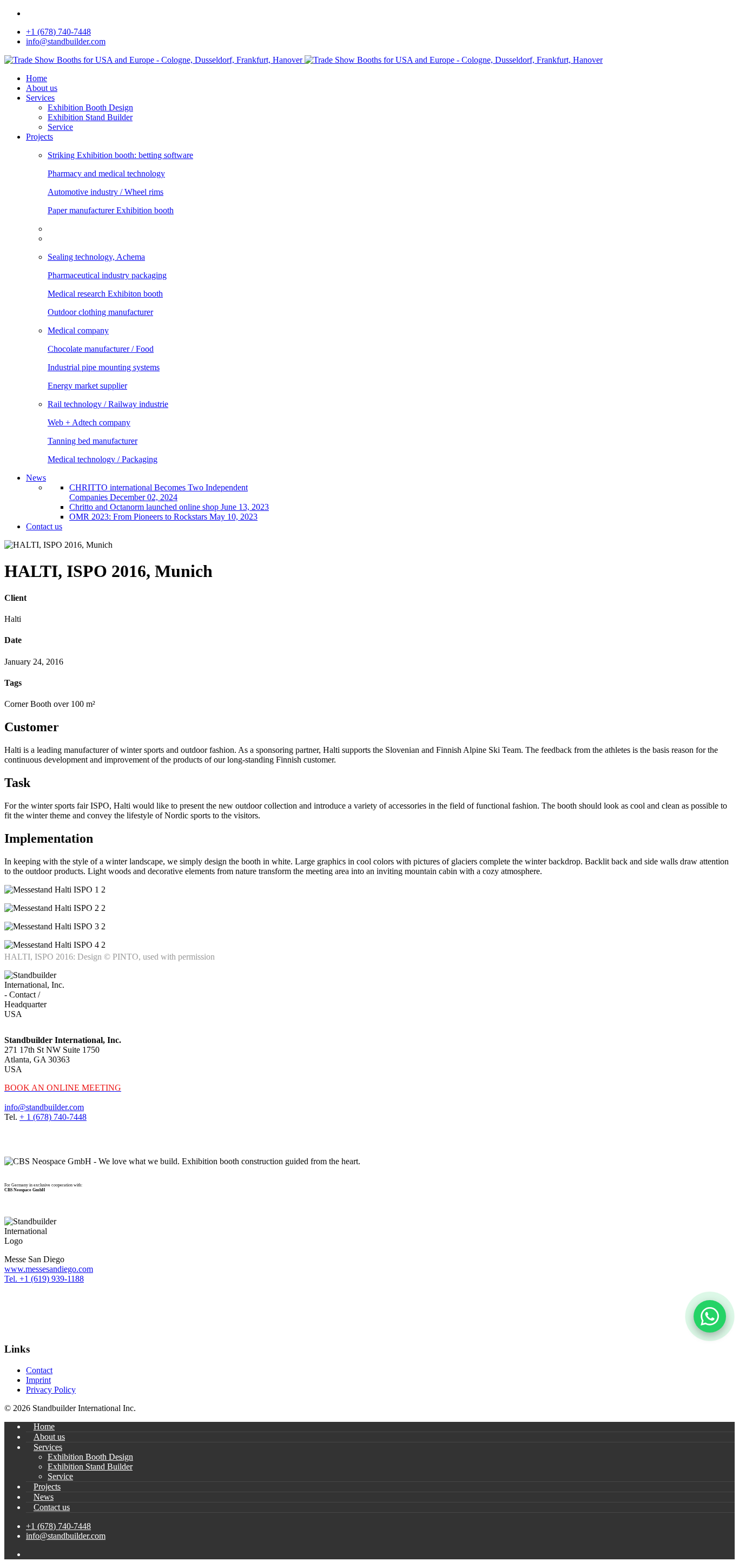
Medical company (78, 330)
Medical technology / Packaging (102, 459)
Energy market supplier (87, 385)
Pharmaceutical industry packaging (107, 275)
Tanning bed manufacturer (92, 440)
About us (41, 88)
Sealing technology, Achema (96, 256)
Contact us (44, 526)
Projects (39, 136)
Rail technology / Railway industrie (108, 404)
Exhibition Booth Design (90, 107)
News (36, 477)
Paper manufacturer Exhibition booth (111, 210)
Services (40, 97)
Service (60, 127)
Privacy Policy (51, 1389)
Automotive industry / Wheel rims (105, 191)
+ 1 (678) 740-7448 (53, 1116)
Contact (39, 1370)
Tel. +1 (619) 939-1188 (44, 1278)
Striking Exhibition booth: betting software (120, 155)
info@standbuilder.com (65, 41)
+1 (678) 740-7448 (58, 31)
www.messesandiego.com (48, 1269)
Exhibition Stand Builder (90, 117)
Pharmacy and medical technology (106, 173)
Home (36, 78)
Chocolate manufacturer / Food (101, 348)
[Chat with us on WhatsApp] (710, 1316)
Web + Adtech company (89, 422)
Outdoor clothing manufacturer (100, 312)
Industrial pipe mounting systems (104, 367)
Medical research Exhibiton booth (105, 293)
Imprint (38, 1380)
